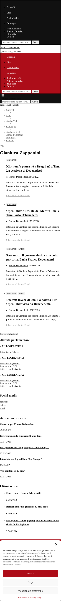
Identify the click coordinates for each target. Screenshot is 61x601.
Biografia (11, 34)
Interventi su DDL (9, 366)
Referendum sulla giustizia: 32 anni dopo (21, 436)
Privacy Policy (35, 597)
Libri (9, 12)
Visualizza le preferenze (30, 591)
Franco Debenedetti (18, 177)
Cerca (35, 42)
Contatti (10, 36)
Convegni (11, 23)
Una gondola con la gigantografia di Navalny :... (24, 447)
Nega (30, 582)
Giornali (11, 7)
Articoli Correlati (15, 31)
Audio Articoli (14, 28)
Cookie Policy (23, 597)
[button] (56, 544)
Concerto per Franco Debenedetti (17, 424)
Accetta (30, 573)
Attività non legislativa (11, 369)
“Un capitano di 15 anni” (12, 471)
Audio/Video (13, 18)
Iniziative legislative (10, 352)
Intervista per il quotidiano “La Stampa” (21, 459)
